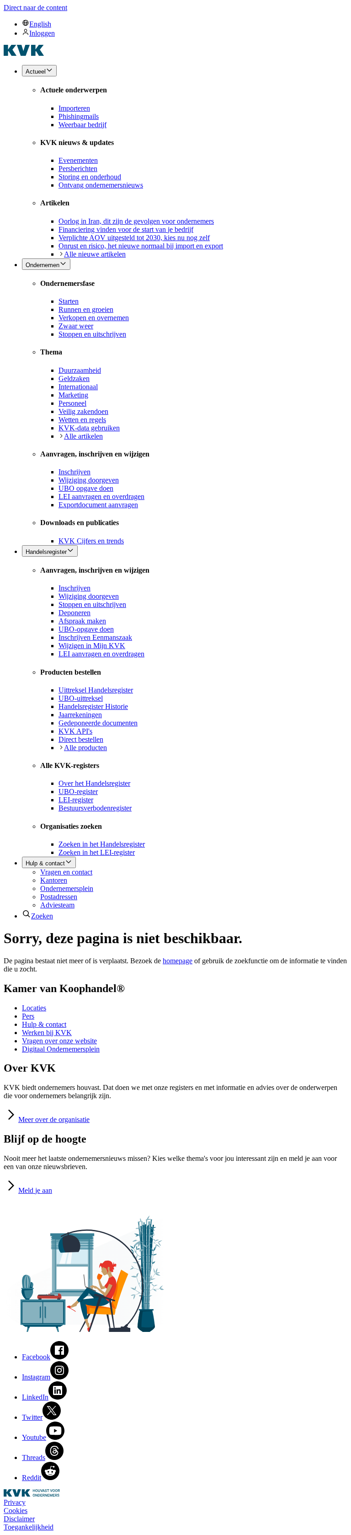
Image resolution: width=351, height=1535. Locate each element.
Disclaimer (19, 1519)
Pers (28, 1016)
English (40, 24)
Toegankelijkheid (28, 1527)
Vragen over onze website (59, 1041)
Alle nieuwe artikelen (95, 254)
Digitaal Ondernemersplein (61, 1049)
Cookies (15, 1510)
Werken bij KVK (47, 1032)
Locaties (34, 1008)
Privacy (15, 1502)
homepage (177, 961)
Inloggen (42, 33)
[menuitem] (184, 23)
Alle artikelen (83, 436)
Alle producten (85, 747)
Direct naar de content (35, 7)
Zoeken (42, 916)
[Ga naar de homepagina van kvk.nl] (24, 53)
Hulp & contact (44, 1024)
